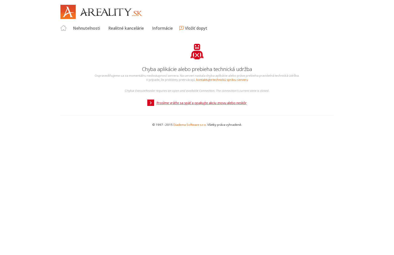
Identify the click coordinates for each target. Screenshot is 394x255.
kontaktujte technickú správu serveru (222, 80)
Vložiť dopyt (196, 28)
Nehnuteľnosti (86, 28)
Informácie (162, 28)
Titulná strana (63, 28)
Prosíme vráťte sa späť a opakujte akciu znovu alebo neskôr (201, 102)
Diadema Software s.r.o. (190, 125)
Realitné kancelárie (126, 28)
